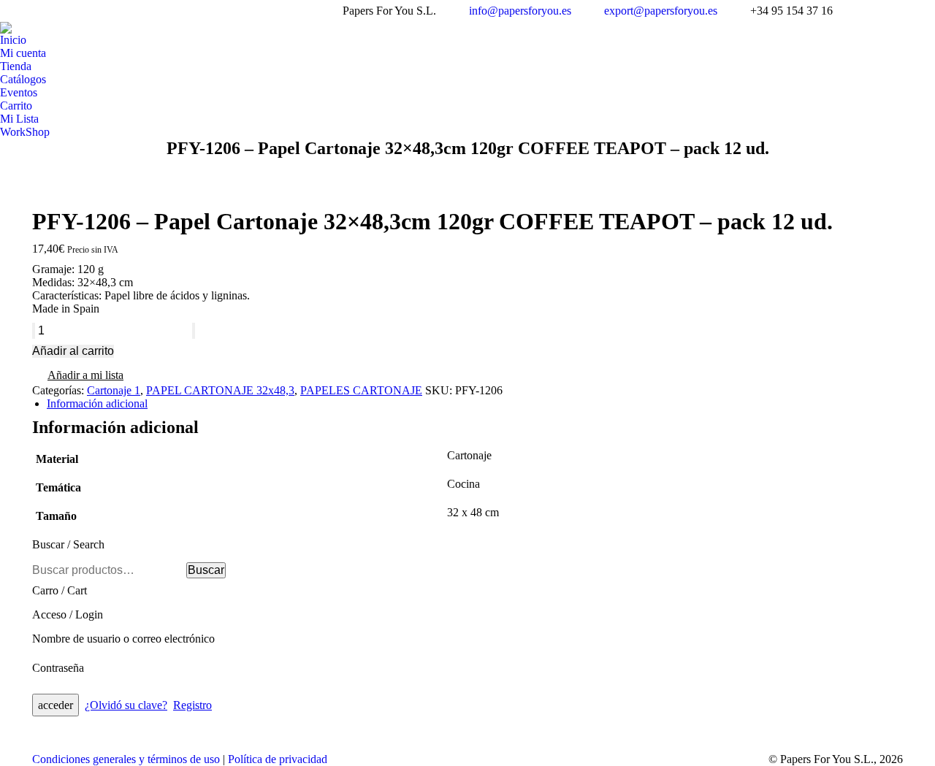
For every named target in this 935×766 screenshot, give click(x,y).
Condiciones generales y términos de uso (126, 759)
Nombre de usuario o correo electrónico (123, 638)
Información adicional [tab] (97, 403)
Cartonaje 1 (113, 390)
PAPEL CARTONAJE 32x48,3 (220, 390)
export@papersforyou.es (660, 10)
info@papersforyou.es (520, 10)
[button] (77, 376)
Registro (192, 705)
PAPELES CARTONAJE (361, 390)
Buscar (206, 570)
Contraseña (58, 668)
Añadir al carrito (73, 351)
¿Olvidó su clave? (126, 705)
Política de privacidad (277, 759)
